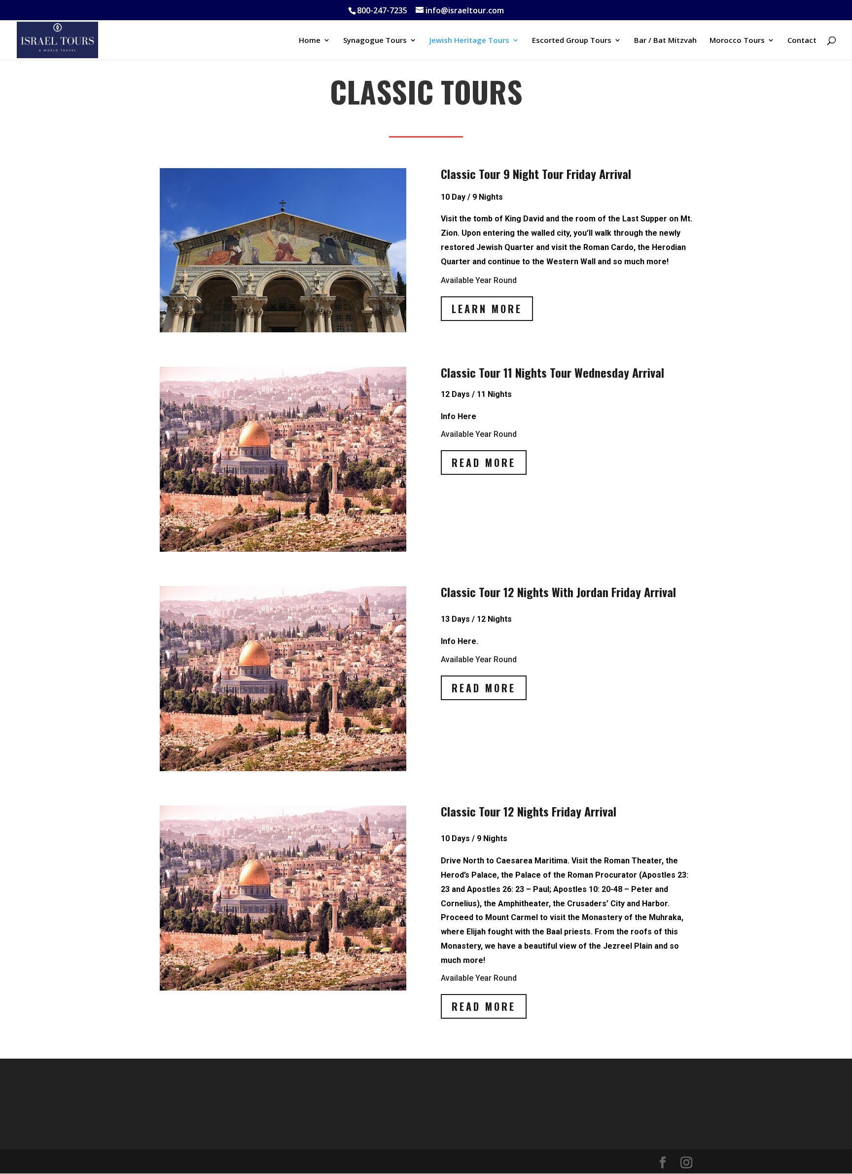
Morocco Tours (737, 40)
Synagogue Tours (375, 40)
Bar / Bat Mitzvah (665, 40)
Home (309, 40)
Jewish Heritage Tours (469, 40)
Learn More (487, 308)
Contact (801, 40)
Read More (484, 462)
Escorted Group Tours (571, 40)
